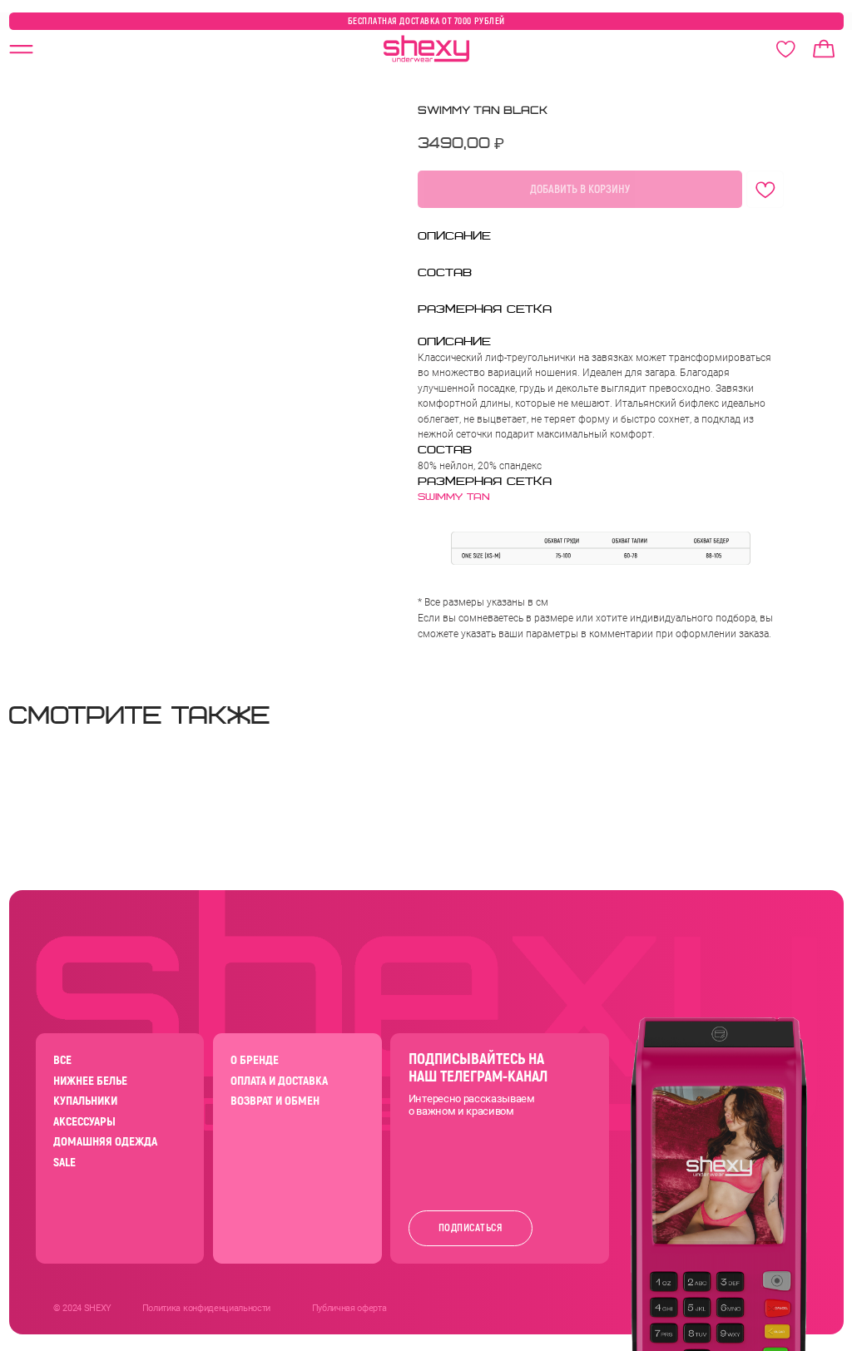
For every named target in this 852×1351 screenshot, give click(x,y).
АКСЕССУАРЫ (84, 1122)
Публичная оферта (349, 1308)
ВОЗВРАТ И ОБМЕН (275, 1101)
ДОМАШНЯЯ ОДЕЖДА (105, 1142)
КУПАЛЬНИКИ (85, 1101)
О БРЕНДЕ (254, 1060)
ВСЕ (62, 1060)
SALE (64, 1162)
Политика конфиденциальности (206, 1308)
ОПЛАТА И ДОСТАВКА (279, 1081)
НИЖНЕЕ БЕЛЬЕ (90, 1081)
